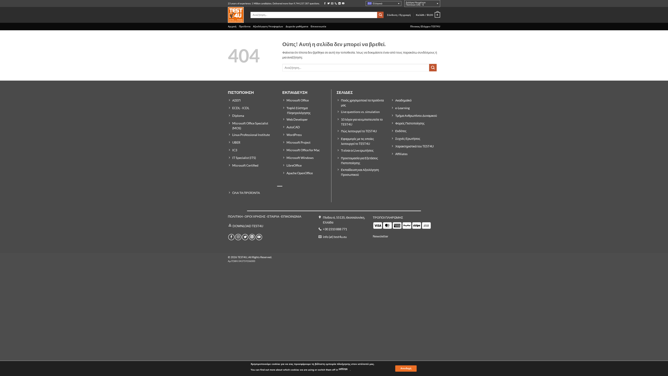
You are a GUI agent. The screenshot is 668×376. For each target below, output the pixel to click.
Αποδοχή (405, 368)
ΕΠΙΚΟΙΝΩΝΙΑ (291, 216)
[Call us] (336, 3)
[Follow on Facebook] (325, 3)
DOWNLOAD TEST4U (248, 226)
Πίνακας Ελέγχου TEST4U (425, 26)
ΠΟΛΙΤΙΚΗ (235, 216)
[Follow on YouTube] (343, 3)
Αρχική (232, 26)
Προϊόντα (244, 26)
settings (343, 368)
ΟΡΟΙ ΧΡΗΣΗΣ (255, 216)
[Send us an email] (332, 3)
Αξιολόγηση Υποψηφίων (268, 26)
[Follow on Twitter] (328, 3)
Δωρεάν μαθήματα (297, 26)
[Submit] (380, 15)
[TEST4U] (236, 15)
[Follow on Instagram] (238, 237)
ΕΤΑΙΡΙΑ (273, 216)
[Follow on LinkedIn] (339, 3)
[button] (428, 15)
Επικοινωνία (318, 26)
